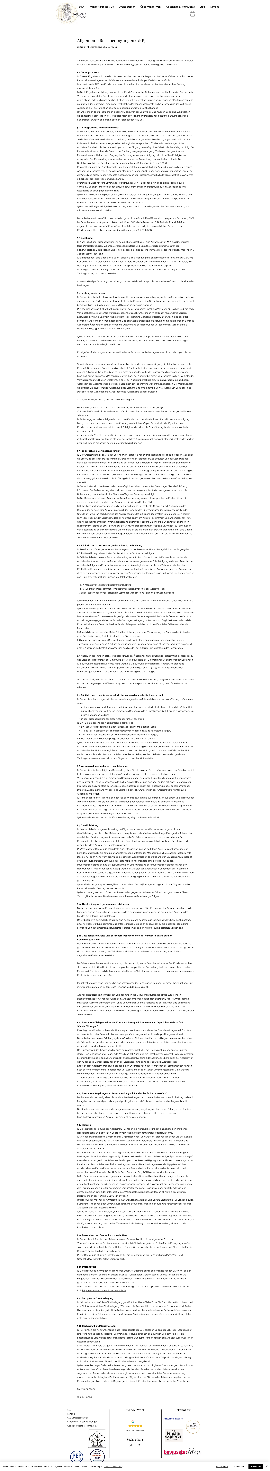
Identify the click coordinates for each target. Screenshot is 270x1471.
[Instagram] (131, 1445)
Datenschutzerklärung (113, 1466)
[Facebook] (135, 1445)
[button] (192, 13)
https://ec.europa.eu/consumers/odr (164, 1306)
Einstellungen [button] (222, 1466)
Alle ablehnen (238, 1466)
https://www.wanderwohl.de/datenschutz (104, 1290)
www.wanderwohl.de (132, 80)
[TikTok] (138, 1445)
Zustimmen (256, 1466)
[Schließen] (266, 1466)
